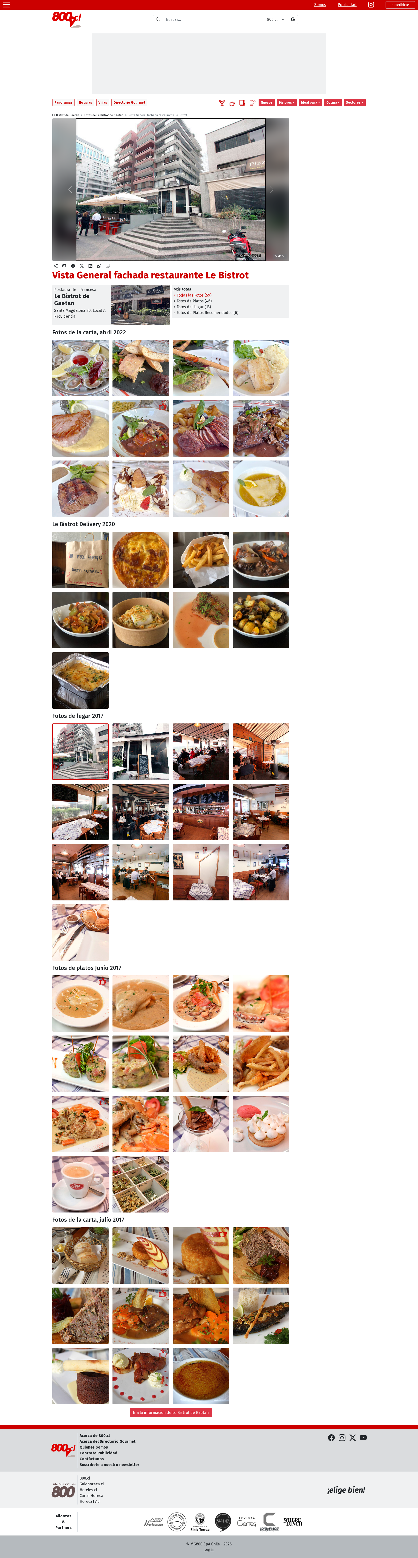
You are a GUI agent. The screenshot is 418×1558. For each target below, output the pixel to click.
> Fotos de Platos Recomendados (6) (206, 312)
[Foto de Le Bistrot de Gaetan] (201, 751)
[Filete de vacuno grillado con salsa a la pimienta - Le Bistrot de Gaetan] (201, 620)
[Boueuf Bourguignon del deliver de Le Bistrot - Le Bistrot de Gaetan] (261, 560)
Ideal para (309, 102)
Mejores (285, 102)
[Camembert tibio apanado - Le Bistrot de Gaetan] (141, 1255)
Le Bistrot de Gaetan (65, 115)
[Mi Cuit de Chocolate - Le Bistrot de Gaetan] (80, 1376)
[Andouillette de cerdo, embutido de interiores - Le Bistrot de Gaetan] (201, 1064)
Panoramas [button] (63, 102)
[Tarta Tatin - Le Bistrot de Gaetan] (141, 1376)
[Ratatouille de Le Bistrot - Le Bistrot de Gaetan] (80, 620)
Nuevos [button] (267, 102)
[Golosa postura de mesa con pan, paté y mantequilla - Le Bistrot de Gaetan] (80, 1255)
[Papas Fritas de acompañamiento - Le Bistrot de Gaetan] (201, 560)
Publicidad (347, 4)
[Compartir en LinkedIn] (90, 266)
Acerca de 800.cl (95, 1435)
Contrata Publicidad (98, 1453)
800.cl (85, 1478)
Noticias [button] (85, 102)
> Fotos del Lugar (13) (192, 307)
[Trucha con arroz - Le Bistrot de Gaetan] (261, 1316)
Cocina (331, 102)
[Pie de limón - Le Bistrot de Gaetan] (261, 1124)
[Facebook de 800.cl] (331, 1438)
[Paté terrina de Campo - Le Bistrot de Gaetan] (261, 1255)
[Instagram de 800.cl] (342, 1438)
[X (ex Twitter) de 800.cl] (352, 1438)
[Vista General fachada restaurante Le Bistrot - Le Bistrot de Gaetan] (80, 751)
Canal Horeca (91, 1495)
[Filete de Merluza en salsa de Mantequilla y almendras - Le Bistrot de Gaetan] (141, 620)
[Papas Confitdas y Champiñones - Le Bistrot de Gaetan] (261, 620)
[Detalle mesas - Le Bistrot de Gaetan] (80, 932)
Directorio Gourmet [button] (129, 102)
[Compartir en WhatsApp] (99, 266)
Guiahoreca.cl (92, 1484)
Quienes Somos (94, 1447)
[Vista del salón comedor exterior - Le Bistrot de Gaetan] (141, 812)
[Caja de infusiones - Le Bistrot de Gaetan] (141, 1184)
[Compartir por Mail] (64, 266)
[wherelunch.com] (293, 1522)
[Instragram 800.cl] (371, 4)
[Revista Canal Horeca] (153, 1522)
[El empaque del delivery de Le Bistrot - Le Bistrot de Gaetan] (80, 560)
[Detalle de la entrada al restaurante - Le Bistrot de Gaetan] (141, 751)
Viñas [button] (102, 102)
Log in (209, 1550)
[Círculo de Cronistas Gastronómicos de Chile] (177, 1522)
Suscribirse (400, 5)
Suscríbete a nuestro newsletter (109, 1464)
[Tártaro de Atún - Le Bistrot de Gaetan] (80, 1064)
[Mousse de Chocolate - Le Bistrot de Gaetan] (201, 1124)
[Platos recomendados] (232, 102)
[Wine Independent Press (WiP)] (223, 1522)
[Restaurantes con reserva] (252, 102)
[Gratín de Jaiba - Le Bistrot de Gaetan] (80, 680)
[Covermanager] (269, 1522)
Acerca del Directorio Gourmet (107, 1441)
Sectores (353, 102)
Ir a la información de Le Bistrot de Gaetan (171, 1412)
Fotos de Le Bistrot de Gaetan (103, 115)
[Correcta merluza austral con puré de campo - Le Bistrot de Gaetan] (261, 368)
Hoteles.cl (88, 1490)
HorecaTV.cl (90, 1501)
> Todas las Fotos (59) (192, 295)
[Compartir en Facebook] (73, 266)
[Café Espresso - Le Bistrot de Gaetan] (80, 1184)
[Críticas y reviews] (242, 102)
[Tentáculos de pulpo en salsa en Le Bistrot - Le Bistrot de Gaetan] (201, 1003)
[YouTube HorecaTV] (363, 1438)
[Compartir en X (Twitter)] (81, 266)
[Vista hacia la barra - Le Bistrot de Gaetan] (201, 812)
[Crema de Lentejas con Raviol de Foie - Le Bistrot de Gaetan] (80, 1003)
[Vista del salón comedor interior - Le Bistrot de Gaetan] (261, 812)
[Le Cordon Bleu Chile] (200, 1522)
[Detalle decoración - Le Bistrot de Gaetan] (201, 872)
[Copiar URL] (107, 266)
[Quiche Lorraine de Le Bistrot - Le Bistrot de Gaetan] (141, 560)
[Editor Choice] (222, 102)
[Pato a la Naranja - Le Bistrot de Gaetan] (141, 1316)
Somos (320, 4)
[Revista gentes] (246, 1522)
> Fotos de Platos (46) (193, 301)
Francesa (88, 289)
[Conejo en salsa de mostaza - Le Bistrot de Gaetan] (80, 1124)
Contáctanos (92, 1459)
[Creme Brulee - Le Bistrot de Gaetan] (201, 1376)
